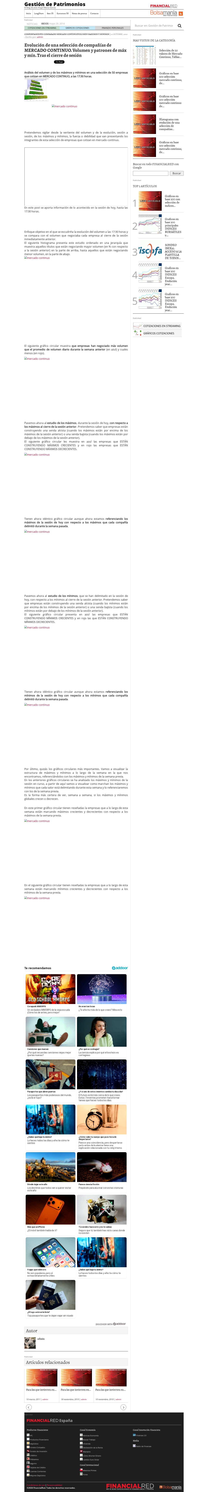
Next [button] (123, 1409)
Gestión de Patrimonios (54, 4)
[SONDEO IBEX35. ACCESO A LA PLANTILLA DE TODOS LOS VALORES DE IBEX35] (150, 249)
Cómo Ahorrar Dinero (92, 1456)
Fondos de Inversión (38, 1451)
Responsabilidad (54, 1485)
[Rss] (181, 14)
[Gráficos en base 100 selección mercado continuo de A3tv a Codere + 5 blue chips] (144, 101)
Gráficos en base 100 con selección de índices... (172, 201)
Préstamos (34, 1459)
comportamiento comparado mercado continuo (51, 34)
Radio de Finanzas (143, 1446)
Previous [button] (29, 1409)
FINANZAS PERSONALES (113, 28)
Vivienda (86, 1443)
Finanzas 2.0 (141, 1435)
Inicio (28, 13)
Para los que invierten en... (41, 1389)
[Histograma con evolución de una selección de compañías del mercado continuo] (144, 124)
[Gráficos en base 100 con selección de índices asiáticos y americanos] (150, 200)
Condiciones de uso (36, 1485)
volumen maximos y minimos (93, 34)
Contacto (94, 13)
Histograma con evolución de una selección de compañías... (169, 124)
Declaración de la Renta (93, 1447)
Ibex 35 (50, 13)
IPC (31, 1435)
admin (40, 37)
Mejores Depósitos (37, 1475)
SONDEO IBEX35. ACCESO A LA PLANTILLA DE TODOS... (173, 251)
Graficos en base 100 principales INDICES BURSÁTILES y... (173, 227)
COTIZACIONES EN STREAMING (42, 28)
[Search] (179, 25)
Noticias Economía (90, 1435)
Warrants (87, 1451)
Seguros (33, 1463)
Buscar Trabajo (89, 1439)
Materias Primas (89, 1470)
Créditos (33, 1455)
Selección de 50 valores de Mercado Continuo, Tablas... (170, 53)
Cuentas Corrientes (37, 1471)
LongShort (39, 13)
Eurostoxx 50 (63, 13)
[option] (41, 1386)
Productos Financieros (39, 1439)
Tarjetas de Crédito (37, 1467)
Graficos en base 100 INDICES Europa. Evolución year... (172, 276)
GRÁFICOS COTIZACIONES (77, 28)
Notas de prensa (79, 13)
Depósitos (33, 1443)
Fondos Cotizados (37, 1447)
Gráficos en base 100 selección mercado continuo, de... (170, 78)
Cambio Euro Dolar (91, 1459)
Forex (85, 1474)
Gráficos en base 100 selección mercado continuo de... (170, 101)
